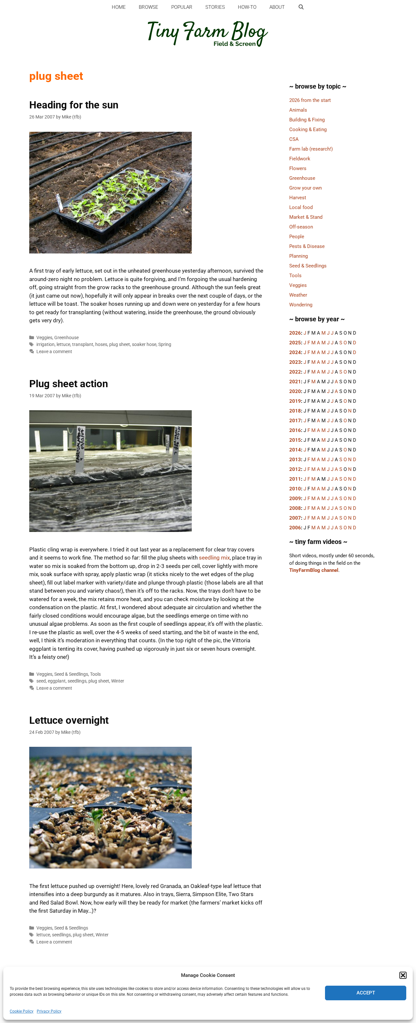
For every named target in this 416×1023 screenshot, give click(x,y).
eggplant (57, 681)
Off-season (301, 227)
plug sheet (119, 344)
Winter (117, 681)
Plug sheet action (68, 383)
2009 (295, 498)
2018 (295, 411)
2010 (295, 489)
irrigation (45, 344)
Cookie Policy (21, 1011)
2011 (295, 479)
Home (119, 7)
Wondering (300, 305)
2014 (295, 450)
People (296, 237)
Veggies (44, 337)
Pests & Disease (307, 246)
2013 (295, 459)
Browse (148, 7)
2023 (295, 362)
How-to (247, 7)
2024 (295, 352)
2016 (295, 430)
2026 (295, 333)
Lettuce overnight (69, 720)
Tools (95, 674)
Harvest (297, 198)
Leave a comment (54, 351)
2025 (295, 343)
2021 (295, 382)
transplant (82, 344)
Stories (215, 7)
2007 (295, 518)
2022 (295, 372)
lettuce (63, 344)
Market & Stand (305, 217)
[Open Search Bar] (300, 7)
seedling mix (214, 557)
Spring (164, 344)
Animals (298, 110)
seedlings (77, 681)
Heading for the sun (73, 105)
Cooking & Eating (308, 129)
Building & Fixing (307, 120)
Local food (301, 207)
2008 (295, 508)
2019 (295, 401)
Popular (181, 7)
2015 (295, 440)
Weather (298, 295)
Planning (298, 256)
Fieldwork (299, 159)
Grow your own (305, 188)
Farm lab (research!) (311, 149)
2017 (295, 421)
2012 (295, 469)
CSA (294, 139)
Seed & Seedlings (71, 674)
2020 (295, 391)
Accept (366, 993)
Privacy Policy (49, 1011)
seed (41, 681)
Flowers (297, 168)
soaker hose (144, 344)
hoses (101, 344)
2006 (295, 528)
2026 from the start (310, 100)
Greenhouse (66, 337)
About (277, 7)
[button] (403, 975)
